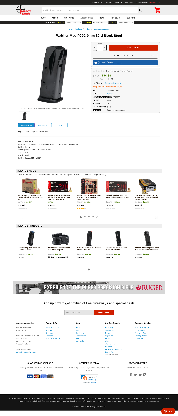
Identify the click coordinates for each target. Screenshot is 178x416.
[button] (89, 379)
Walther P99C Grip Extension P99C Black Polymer (59, 249)
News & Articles (52, 327)
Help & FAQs (140, 330)
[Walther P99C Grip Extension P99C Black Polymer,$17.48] (60, 239)
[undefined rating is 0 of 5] (99, 71)
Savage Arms (110, 330)
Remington (110, 352)
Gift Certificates (114, 2)
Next (157, 217)
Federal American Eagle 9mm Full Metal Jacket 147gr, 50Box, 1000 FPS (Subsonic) (60, 197)
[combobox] (90, 10)
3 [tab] (89, 217)
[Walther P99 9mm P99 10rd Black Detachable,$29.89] (118, 239)
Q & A (59, 125)
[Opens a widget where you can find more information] (168, 411)
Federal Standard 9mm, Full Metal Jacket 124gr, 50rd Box (117, 196)
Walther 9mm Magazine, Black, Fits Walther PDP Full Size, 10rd (147, 249)
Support (131, 18)
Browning (109, 327)
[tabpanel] (31, 196)
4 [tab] (93, 217)
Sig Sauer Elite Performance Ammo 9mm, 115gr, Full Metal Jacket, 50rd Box (146, 197)
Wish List (129, 2)
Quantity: (100, 43)
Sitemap (49, 336)
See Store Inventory (113, 83)
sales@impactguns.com (26, 352)
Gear (101, 18)
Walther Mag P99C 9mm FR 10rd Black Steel (29, 249)
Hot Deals (116, 18)
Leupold (108, 347)
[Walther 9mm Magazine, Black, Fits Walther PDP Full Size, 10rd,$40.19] (147, 239)
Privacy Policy (141, 336)
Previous (21, 217)
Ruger (107, 338)
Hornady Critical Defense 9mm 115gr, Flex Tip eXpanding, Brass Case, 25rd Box (89, 197)
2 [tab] (85, 217)
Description (26, 125)
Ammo (55, 18)
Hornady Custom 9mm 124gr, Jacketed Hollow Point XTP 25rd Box (30, 197)
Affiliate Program (53, 338)
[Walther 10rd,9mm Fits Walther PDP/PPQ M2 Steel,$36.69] (89, 239)
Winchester (110, 344)
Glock (107, 341)
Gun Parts (69, 18)
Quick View (31, 187)
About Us (50, 330)
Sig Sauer (109, 336)
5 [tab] (97, 217)
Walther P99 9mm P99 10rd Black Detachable (116, 249)
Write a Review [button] (127, 71)
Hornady (108, 333)
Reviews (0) (43, 125)
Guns (43, 18)
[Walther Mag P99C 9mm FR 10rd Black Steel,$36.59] (31, 239)
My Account (97, 2)
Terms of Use (140, 333)
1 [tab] (81, 217)
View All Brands (111, 355)
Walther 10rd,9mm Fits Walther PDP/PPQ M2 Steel (89, 249)
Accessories (87, 18)
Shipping (49, 333)
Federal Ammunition (113, 349)
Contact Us (140, 338)
